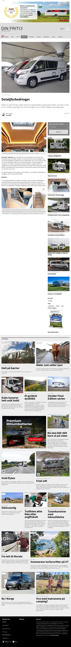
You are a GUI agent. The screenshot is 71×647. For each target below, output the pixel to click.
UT (31, 567)
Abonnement (46, 36)
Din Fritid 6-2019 (53, 332)
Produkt (24, 36)
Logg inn (62, 28)
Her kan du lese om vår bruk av (44, 635)
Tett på (17, 36)
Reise (12, 36)
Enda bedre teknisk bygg (56, 195)
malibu (57, 306)
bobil (62, 306)
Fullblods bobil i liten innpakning (58, 215)
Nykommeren (52, 176)
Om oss (53, 36)
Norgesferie (5, 36)
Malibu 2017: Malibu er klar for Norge (58, 254)
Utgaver (38, 36)
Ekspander (67, 28)
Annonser (60, 36)
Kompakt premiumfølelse (56, 235)
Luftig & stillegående (54, 156)
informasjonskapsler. (54, 635)
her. (37, 635)
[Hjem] (12, 29)
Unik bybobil (52, 274)
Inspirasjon (31, 36)
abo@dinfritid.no (5, 638)
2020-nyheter (51, 306)
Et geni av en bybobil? (55, 294)
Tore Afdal (8, 115)
